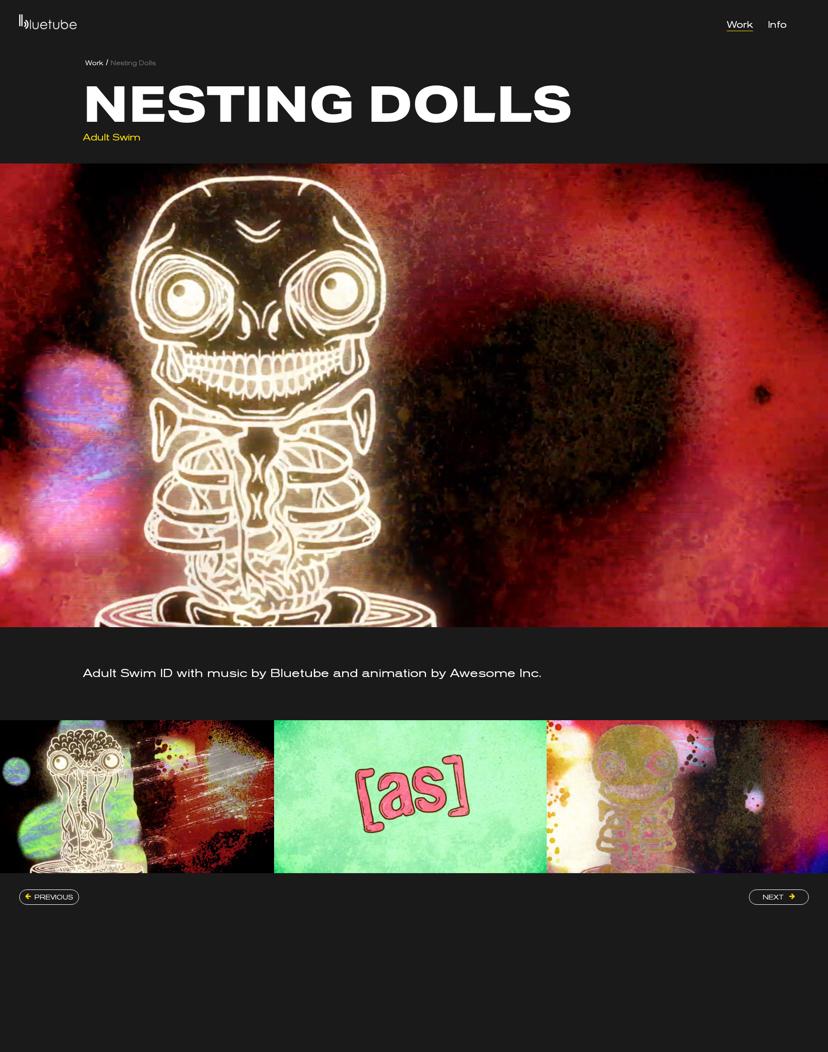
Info (777, 24)
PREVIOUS (53, 897)
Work (740, 24)
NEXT (774, 897)
